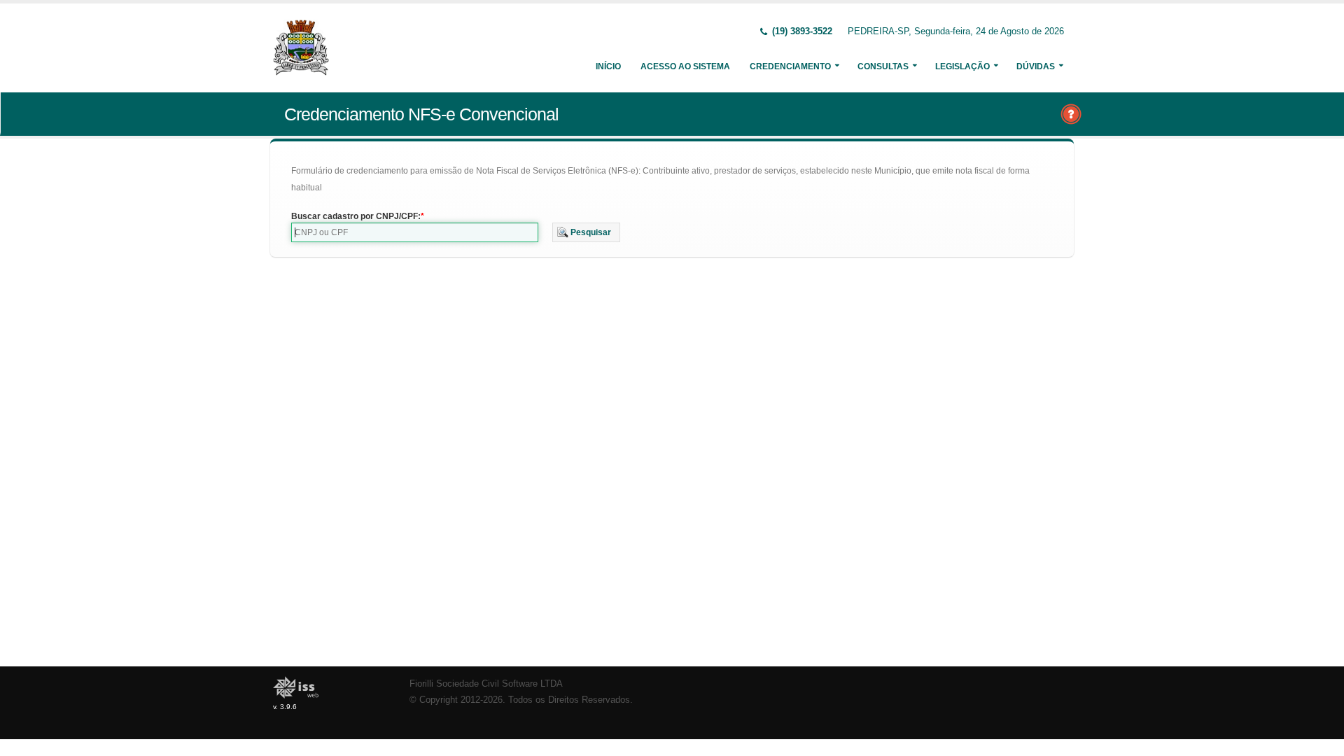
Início (608, 66)
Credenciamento (790, 66)
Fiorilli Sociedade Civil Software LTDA (486, 684)
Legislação (962, 66)
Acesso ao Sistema (685, 66)
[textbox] (414, 232)
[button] (586, 232)
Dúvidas (1035, 66)
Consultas (883, 66)
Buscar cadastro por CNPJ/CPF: (356, 216)
